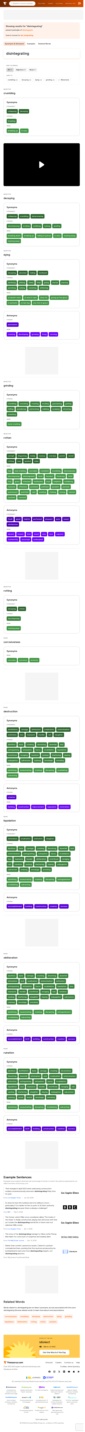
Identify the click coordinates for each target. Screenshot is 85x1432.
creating (11, 334)
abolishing (12, 770)
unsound (22, 497)
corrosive (23, 660)
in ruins (24, 131)
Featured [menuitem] (41, 3)
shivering (67, 409)
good (18, 519)
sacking (45, 755)
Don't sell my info (42, 1419)
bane (21, 744)
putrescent (12, 492)
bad (9, 471)
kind (28, 534)
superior (59, 534)
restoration (64, 807)
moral (36, 534)
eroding (26, 226)
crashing (38, 770)
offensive (23, 487)
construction (23, 807)
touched (11, 497)
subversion (26, 760)
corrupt (11, 456)
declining (12, 282)
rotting (11, 461)
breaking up (13, 131)
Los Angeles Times (14, 1198)
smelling (42, 492)
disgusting (22, 456)
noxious (42, 456)
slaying (67, 755)
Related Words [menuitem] (44, 44)
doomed (22, 273)
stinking (52, 492)
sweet (66, 519)
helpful (27, 519)
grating (68, 404)
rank (33, 492)
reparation (51, 807)
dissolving (41, 744)
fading (32, 273)
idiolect (44, 1342)
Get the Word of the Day (54, 1352)
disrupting (49, 770)
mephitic (57, 481)
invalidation (49, 750)
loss (21, 735)
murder (42, 735)
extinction (12, 735)
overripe (52, 456)
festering (61, 476)
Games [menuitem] (50, 3)
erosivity (34, 660)
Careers (58, 1362)
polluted (44, 487)
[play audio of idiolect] (40, 1346)
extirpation (27, 750)
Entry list (49, 1362)
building (11, 807)
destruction (48, 1316)
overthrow (12, 755)
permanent (12, 324)
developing (23, 334)
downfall (53, 744)
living (44, 334)
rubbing (45, 409)
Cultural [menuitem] (59, 3)
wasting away (69, 236)
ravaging (24, 755)
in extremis (12, 303)
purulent (55, 487)
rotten (22, 609)
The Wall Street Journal (16, 1240)
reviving (53, 334)
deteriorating (37, 216)
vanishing (32, 288)
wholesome (13, 524)
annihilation (13, 729)
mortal (55, 282)
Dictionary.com (79, 3)
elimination (36, 729)
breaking (11, 121)
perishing (12, 288)
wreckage (48, 760)
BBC (9, 1212)
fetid (70, 476)
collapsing (12, 111)
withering (44, 288)
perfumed (37, 519)
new (44, 534)
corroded (33, 471)
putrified (24, 492)
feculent (49, 476)
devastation (66, 1071)
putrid (62, 456)
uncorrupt (26, 539)
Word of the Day (45, 1338)
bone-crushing (14, 424)
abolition (11, 744)
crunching (24, 404)
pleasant (49, 519)
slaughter (59, 735)
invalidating (62, 770)
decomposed (69, 471)
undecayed (38, 539)
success (64, 906)
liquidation (61, 750)
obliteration (41, 859)
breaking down (14, 236)
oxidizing (37, 226)
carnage (24, 729)
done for (43, 298)
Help (78, 1362)
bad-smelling (20, 471)
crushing (35, 404)
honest (20, 534)
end (61, 744)
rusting (47, 226)
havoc (38, 750)
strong (62, 492)
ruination (35, 755)
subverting (12, 775)
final (39, 282)
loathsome (38, 481)
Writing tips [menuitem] (71, 3)
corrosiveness (11, 1316)
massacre (31, 735)
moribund (43, 273)
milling (10, 409)
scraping (56, 409)
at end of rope (30, 298)
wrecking (60, 760)
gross (17, 481)
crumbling (24, 216)
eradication (49, 729)
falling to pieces (44, 236)
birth (27, 1039)
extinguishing (13, 750)
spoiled (28, 461)
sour (19, 461)
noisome (11, 487)
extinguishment (64, 879)
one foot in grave (40, 303)
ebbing (22, 282)
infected (26, 481)
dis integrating (27, 35)
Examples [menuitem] (31, 44)
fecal (40, 476)
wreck (29, 1097)
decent (11, 534)
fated (31, 282)
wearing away (14, 241)
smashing (12, 414)
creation (11, 797)
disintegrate (27, 30)
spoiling (57, 226)
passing (64, 282)
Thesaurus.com (5, 3)
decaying (24, 111)
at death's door (14, 298)
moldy (32, 456)
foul (9, 481)
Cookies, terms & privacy (70, 1366)
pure (58, 519)
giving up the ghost (59, 298)
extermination (63, 729)
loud (48, 481)
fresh (10, 519)
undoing (37, 760)
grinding (68, 1316)
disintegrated (29, 476)
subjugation (13, 760)
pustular (66, 487)
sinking (22, 288)
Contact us (68, 1362)
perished (34, 487)
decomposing (13, 226)
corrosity (12, 660)
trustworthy (13, 539)
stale (36, 461)
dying (59, 1316)
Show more (65, 80)
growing (35, 334)
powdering (21, 409)
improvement (38, 807)
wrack (20, 1097)
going (46, 282)
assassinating (25, 770)
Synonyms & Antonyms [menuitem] (14, 44)
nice (51, 534)
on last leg (25, 303)
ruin (49, 735)
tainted (72, 492)
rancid (70, 456)
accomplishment (15, 906)
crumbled (45, 471)
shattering (56, 755)
